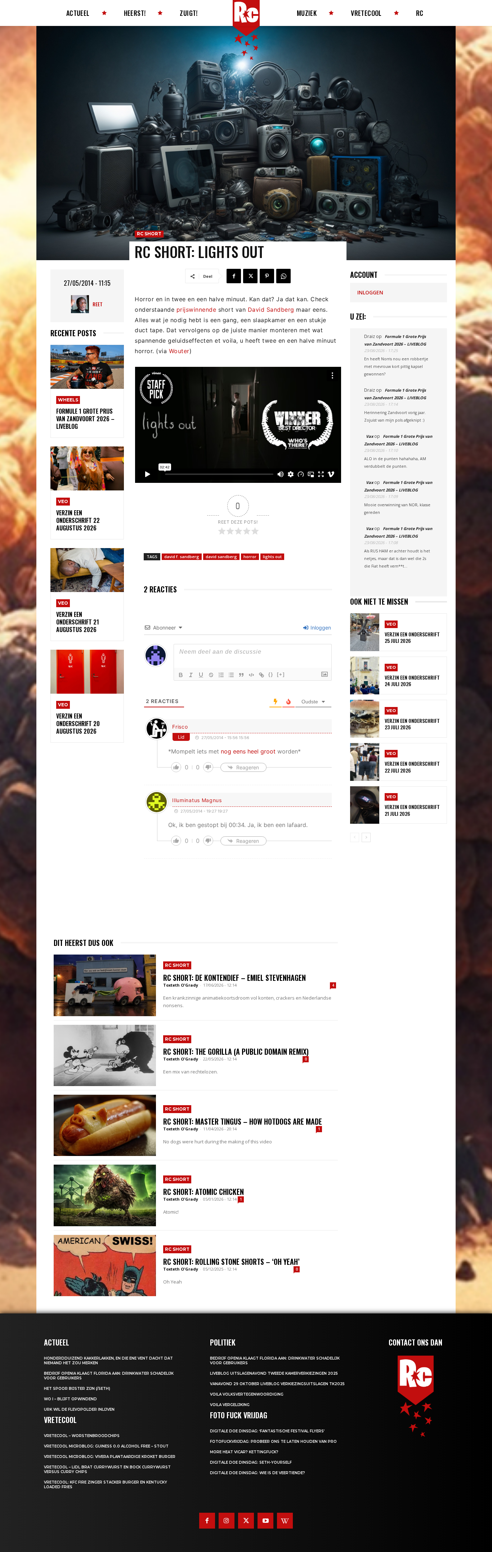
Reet (98, 304)
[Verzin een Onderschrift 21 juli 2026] (364, 805)
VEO (63, 501)
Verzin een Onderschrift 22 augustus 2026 (78, 520)
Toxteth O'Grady (180, 985)
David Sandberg (271, 309)
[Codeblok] (251, 675)
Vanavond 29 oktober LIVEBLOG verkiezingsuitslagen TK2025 (277, 1384)
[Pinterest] (267, 276)
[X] (250, 276)
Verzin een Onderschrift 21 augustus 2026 (77, 622)
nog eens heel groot (248, 751)
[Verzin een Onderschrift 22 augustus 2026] (87, 468)
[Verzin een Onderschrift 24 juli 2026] (364, 675)
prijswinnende (196, 309)
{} (270, 674)
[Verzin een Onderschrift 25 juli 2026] (364, 632)
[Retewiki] (285, 1521)
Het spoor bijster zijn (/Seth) (77, 1388)
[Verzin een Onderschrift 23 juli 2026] (364, 719)
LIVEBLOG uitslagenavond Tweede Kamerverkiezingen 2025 (274, 1373)
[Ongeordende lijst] (231, 675)
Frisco (180, 727)
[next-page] (366, 837)
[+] (281, 674)
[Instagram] (226, 1521)
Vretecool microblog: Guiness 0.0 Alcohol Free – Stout (106, 1446)
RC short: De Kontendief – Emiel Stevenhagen (234, 977)
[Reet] (82, 304)
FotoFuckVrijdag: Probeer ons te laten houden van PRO (273, 1441)
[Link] (261, 675)
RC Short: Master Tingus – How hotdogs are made (242, 1121)
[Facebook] (234, 276)
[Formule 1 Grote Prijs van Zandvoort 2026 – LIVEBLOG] (87, 367)
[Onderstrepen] (201, 675)
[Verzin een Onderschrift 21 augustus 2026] (87, 570)
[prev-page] (354, 837)
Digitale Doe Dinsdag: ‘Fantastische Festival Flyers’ (267, 1431)
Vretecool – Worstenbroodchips (82, 1435)
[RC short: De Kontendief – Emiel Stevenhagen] (105, 985)
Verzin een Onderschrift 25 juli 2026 (412, 637)
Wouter (179, 351)
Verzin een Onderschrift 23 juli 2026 (412, 724)
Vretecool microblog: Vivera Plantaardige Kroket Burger (109, 1456)
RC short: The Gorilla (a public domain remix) (236, 1051)
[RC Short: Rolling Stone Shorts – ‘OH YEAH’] (105, 1265)
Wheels (68, 400)
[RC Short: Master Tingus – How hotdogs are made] (105, 1125)
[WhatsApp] (283, 276)
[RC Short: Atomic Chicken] (105, 1195)
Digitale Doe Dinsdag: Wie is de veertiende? (257, 1473)
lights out (272, 556)
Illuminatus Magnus (197, 800)
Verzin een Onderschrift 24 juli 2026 (412, 680)
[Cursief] (191, 675)
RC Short (149, 233)
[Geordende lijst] (221, 675)
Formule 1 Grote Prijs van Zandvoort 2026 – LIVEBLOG (85, 419)
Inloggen (320, 627)
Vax (369, 436)
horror (249, 556)
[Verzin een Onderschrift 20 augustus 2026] (87, 672)
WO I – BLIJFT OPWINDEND (70, 1399)
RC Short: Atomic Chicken (203, 1191)
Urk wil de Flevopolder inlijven (79, 1409)
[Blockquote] (241, 675)
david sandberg (221, 556)
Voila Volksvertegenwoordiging (246, 1394)
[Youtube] (265, 1521)
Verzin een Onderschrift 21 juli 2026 (412, 810)
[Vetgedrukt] (181, 675)
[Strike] (211, 675)
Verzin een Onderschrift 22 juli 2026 (412, 767)
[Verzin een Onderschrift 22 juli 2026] (364, 762)
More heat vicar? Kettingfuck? (244, 1452)
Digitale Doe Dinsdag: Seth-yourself (251, 1462)
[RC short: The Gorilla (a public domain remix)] (105, 1055)
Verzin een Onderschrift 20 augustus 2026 (78, 723)
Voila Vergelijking (230, 1404)
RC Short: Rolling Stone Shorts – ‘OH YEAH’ (231, 1261)
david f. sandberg (181, 556)
